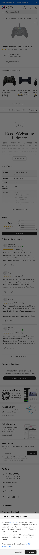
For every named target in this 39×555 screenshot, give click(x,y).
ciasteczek (13, 522)
